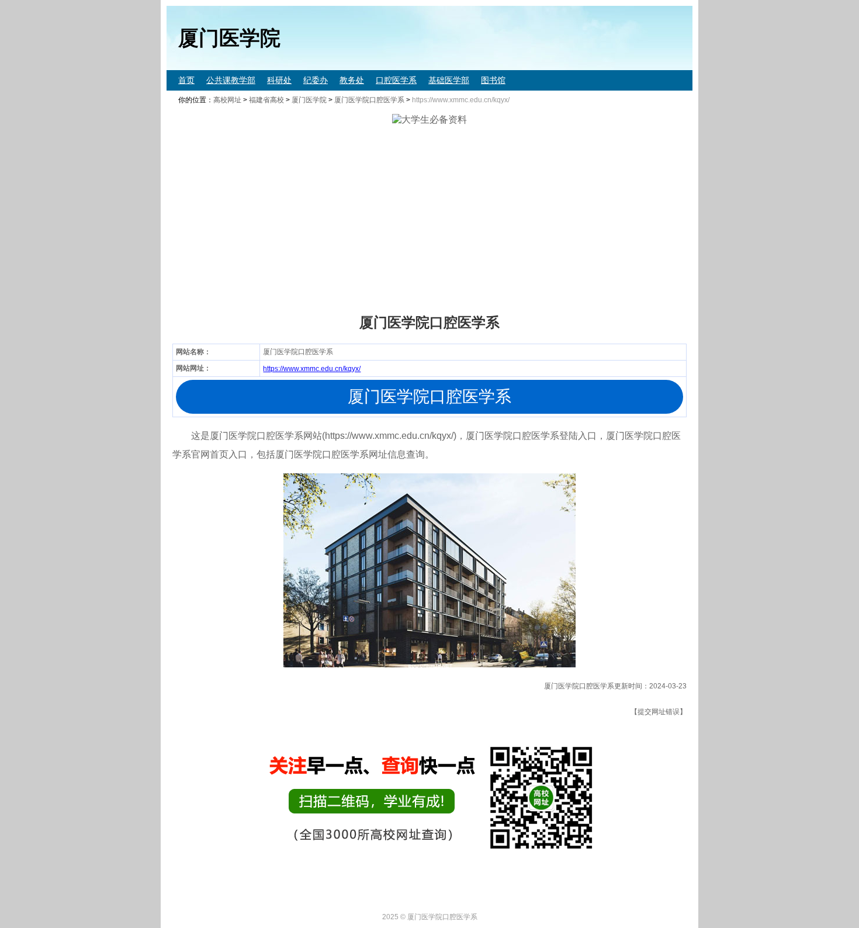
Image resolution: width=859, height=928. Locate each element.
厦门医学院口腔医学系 (369, 100)
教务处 (352, 80)
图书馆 (493, 80)
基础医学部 (448, 80)
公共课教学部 (230, 80)
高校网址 (227, 100)
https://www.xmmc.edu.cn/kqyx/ (312, 369)
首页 (186, 80)
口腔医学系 (396, 80)
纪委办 (315, 80)
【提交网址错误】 (659, 712)
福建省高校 (266, 100)
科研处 (279, 80)
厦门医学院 (309, 100)
